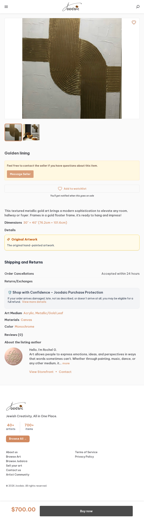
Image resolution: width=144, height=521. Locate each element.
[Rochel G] (13, 356)
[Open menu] (6, 6)
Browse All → (18, 438)
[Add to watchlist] (134, 22)
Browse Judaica (16, 461)
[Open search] (138, 6)
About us (12, 452)
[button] (72, 68)
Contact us (13, 470)
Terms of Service (86, 452)
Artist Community (17, 474)
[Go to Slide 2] (31, 132)
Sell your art (14, 465)
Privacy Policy (84, 456)
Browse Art (13, 456)
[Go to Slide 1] (13, 132)
